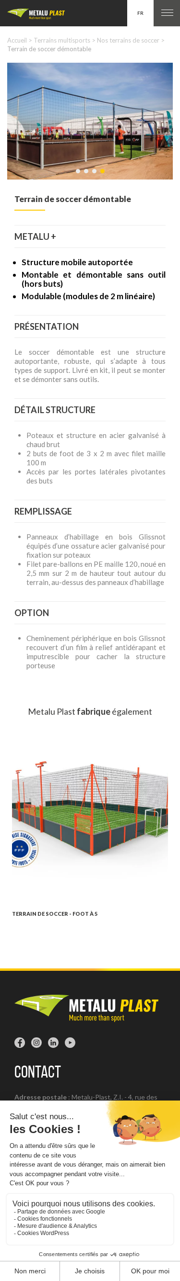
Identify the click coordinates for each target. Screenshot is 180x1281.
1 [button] (79, 175)
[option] (90, 121)
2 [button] (87, 175)
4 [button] (103, 175)
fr (140, 13)
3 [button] (95, 175)
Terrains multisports (62, 40)
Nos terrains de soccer (128, 40)
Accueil (17, 40)
